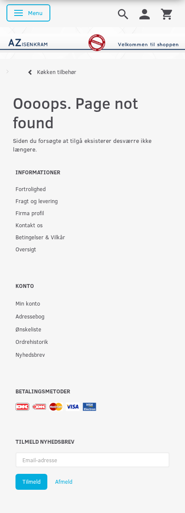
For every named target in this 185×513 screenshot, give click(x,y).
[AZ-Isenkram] (92, 42)
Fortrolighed (30, 188)
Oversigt (25, 249)
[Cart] (166, 13)
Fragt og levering (36, 200)
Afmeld (63, 481)
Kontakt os (29, 225)
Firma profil (29, 212)
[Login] (144, 13)
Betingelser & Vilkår (40, 237)
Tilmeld (31, 481)
